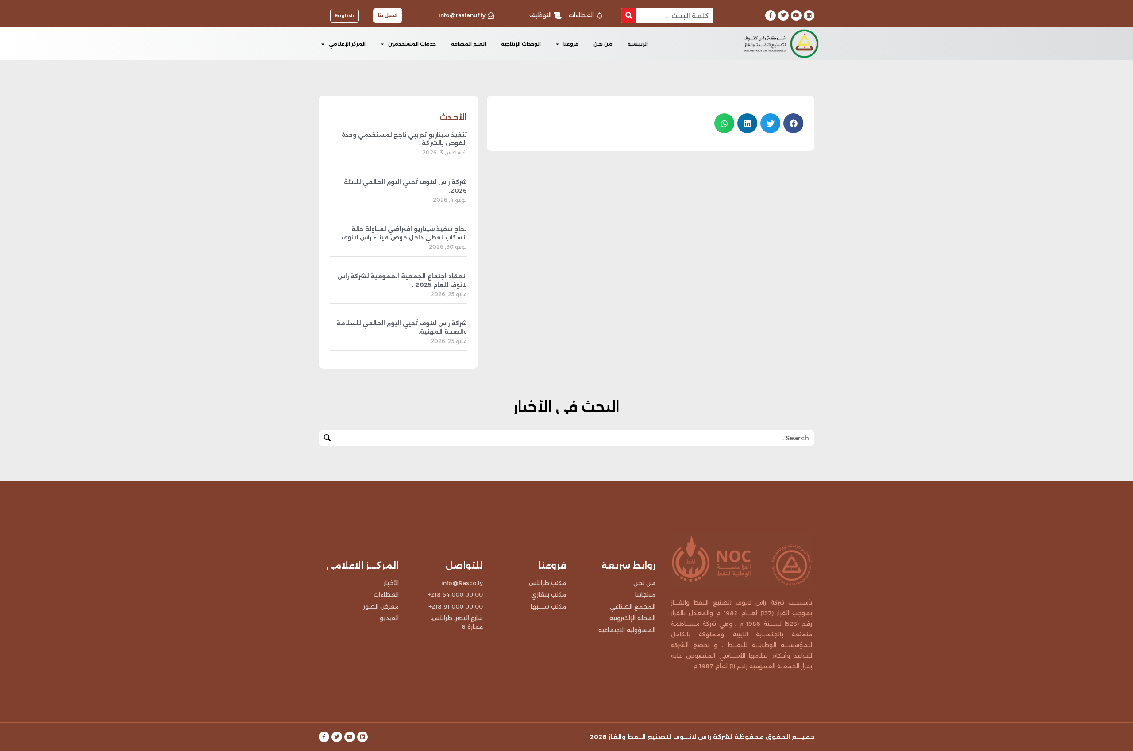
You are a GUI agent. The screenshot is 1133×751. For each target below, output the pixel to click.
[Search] (628, 15)
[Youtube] (796, 15)
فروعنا (570, 44)
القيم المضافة (468, 44)
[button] (793, 123)
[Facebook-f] (770, 15)
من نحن (603, 44)
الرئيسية (638, 44)
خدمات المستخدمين (412, 44)
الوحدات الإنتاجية (521, 44)
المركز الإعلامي (347, 44)
